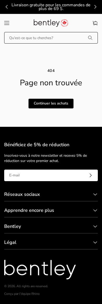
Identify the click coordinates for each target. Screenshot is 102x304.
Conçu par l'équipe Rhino (22, 294)
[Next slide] (95, 6)
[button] (6, 23)
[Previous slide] (6, 6)
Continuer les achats (51, 103)
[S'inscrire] (90, 175)
